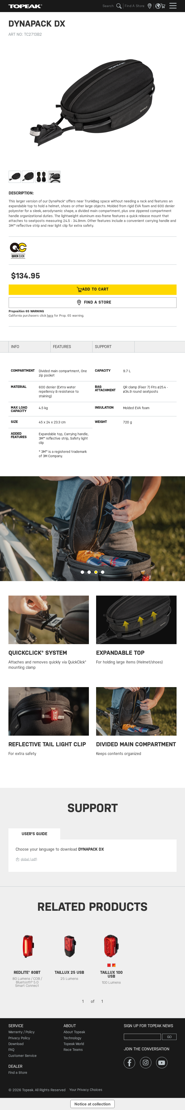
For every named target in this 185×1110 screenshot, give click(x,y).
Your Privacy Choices (85, 1089)
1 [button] (82, 572)
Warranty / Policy (21, 1032)
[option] (92, 528)
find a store (97, 302)
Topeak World (74, 1044)
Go (169, 1037)
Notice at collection (92, 1104)
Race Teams (73, 1050)
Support (103, 346)
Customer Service (22, 1056)
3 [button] (96, 572)
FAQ (11, 1050)
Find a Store (17, 1072)
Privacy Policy (19, 1038)
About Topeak (74, 1032)
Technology (72, 1038)
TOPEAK (25, 6)
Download (16, 1044)
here (50, 315)
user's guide (34, 834)
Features (62, 346)
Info (15, 346)
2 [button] (89, 572)
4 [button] (102, 572)
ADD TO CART (95, 289)
